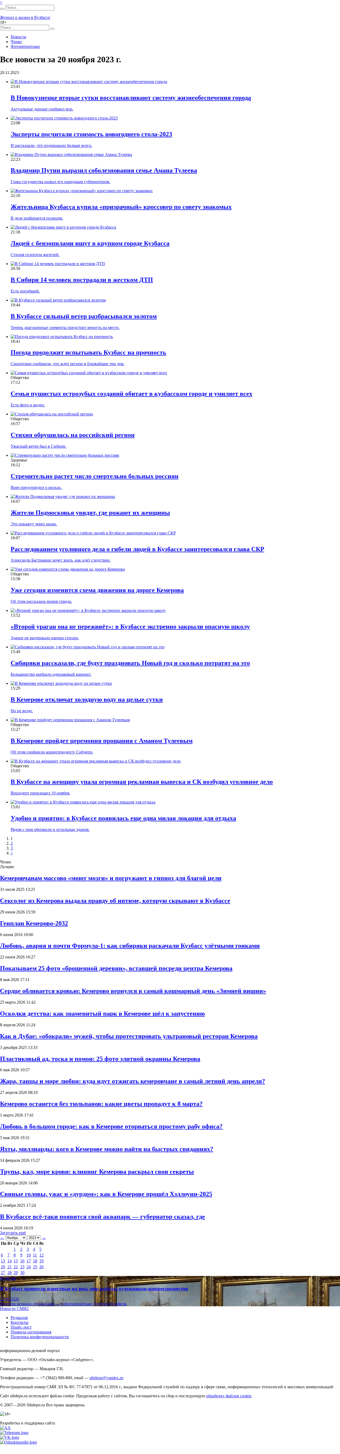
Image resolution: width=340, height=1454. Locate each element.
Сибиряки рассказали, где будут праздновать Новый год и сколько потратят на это (130, 663)
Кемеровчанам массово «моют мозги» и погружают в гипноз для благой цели (111, 878)
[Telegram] (14, 1432)
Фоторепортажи (25, 46)
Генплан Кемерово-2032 (34, 923)
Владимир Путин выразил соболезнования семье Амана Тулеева (104, 170)
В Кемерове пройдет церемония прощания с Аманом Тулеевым (102, 740)
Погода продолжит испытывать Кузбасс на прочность (88, 352)
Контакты (19, 1322)
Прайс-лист (21, 1327)
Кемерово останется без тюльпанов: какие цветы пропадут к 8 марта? (101, 1103)
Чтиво (16, 41)
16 (22, 1261)
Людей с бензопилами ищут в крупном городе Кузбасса (90, 243)
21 (9, 1266)
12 (41, 1255)
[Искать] (2, 9)
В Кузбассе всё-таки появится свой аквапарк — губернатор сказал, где (102, 1216)
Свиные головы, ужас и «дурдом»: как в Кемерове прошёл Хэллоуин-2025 (106, 1194)
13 (3, 1261)
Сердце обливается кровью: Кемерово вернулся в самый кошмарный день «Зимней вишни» (133, 990)
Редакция (19, 1317)
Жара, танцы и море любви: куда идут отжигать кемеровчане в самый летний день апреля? (132, 1081)
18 (35, 1261)
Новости (18, 37)
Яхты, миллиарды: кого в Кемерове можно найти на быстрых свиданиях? (106, 1149)
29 (16, 1272)
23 (22, 1266)
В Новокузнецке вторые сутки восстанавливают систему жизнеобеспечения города (131, 97)
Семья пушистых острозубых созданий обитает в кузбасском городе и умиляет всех (131, 393)
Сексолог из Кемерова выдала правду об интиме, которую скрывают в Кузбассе (115, 900)
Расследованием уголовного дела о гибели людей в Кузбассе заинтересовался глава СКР (137, 549)
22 (16, 1266)
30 (22, 1272)
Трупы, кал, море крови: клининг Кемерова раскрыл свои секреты (97, 1171)
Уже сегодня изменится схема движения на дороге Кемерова (97, 590)
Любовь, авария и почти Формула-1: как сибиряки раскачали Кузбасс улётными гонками (130, 945)
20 (3, 1266)
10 (29, 1255)
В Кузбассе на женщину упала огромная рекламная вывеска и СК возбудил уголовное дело (142, 781)
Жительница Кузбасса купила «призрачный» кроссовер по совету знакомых (121, 206)
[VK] (9, 1437)
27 (3, 1272)
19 (41, 1261)
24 (29, 1266)
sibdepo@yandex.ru (106, 1377)
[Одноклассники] (18, 1442)
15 (16, 1261)
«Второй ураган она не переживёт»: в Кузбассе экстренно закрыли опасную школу (130, 626)
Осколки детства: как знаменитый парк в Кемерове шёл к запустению (102, 1013)
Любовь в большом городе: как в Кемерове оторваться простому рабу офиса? (111, 1126)
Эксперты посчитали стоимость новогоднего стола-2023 (91, 134)
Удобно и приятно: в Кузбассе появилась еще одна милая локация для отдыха (123, 818)
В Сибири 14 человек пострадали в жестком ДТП (82, 279)
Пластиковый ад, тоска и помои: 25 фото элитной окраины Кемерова (100, 1058)
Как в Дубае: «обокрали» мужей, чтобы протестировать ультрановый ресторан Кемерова (129, 1036)
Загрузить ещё (13, 1232)
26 (41, 1266)
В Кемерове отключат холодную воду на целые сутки (87, 699)
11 (35, 1255)
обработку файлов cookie (228, 1396)
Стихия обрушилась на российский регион (73, 434)
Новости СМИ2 (14, 1308)
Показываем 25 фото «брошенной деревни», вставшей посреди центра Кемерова (116, 968)
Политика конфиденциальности (40, 1336)
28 (9, 1272)
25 (35, 1266)
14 (9, 1261)
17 (29, 1261)
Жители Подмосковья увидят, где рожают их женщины (90, 512)
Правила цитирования (31, 1332)
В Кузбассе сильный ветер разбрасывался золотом (84, 316)
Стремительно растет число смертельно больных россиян (94, 476)
